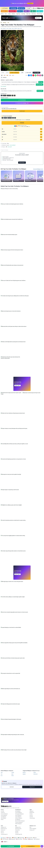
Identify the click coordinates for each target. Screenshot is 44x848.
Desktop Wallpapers (18, 818)
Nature (19, 28)
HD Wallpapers (17, 819)
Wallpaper (15, 837)
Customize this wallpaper (22, 103)
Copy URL (40, 90)
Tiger (8, 22)
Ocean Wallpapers (18, 816)
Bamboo (4, 28)
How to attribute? (3, 86)
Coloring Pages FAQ (18, 834)
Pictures (19, 11)
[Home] (1, 22)
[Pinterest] (33, 75)
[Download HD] (41, 129)
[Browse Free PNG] (35, 11)
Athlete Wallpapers (18, 823)
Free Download (11, 846)
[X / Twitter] (31, 75)
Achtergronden (13, 839)
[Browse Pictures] (22, 11)
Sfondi (35, 837)
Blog (30, 827)
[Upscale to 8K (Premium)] (41, 140)
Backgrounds (11, 11)
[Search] (39, 8)
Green (13, 28)
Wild (21, 28)
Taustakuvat (37, 839)
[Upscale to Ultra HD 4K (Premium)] (41, 134)
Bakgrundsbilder (21, 837)
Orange (10, 28)
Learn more (12, 786)
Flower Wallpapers (18, 815)
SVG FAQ (16, 831)
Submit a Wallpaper (33, 828)
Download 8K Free (31, 846)
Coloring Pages (39, 11)
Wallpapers (3, 11)
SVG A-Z (2, 831)
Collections (3, 812)
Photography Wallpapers (19, 813)
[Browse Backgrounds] (16, 11)
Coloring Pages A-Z (4, 834)
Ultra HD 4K (9, 95)
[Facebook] (29, 75)
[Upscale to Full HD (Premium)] (41, 132)
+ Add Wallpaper (13, 8)
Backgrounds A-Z (4, 828)
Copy (41, 82)
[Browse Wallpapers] (7, 11)
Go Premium (5, 8)
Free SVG (26, 11)
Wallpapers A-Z (3, 827)
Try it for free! (22, 111)
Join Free (22, 8)
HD (1, 95)
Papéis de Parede (29, 837)
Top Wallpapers (3, 816)
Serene (35, 772)
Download (22, 123)
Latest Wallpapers (4, 815)
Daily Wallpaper (3, 818)
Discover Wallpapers (4, 813)
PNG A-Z (2, 832)
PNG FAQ (16, 832)
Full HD (5, 95)
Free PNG (32, 11)
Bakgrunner (31, 839)
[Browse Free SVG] (29, 11)
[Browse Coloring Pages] (42, 11)
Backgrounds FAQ (18, 828)
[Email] (40, 75)
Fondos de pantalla (5, 839)
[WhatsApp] (35, 75)
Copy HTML (40, 84)
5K (12, 95)
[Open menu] (42, 8)
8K (14, 95)
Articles (2, 819)
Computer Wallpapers (19, 822)
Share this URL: (3, 88)
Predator (15, 28)
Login (29, 8)
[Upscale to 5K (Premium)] (41, 137)
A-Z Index (2, 811)
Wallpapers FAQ (18, 827)
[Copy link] (42, 75)
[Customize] (42, 846)
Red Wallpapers (18, 811)
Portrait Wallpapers (18, 812)
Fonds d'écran (20, 839)
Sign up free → (32, 786)
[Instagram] (38, 75)
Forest (7, 28)
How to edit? (10, 146)
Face (1, 775)
